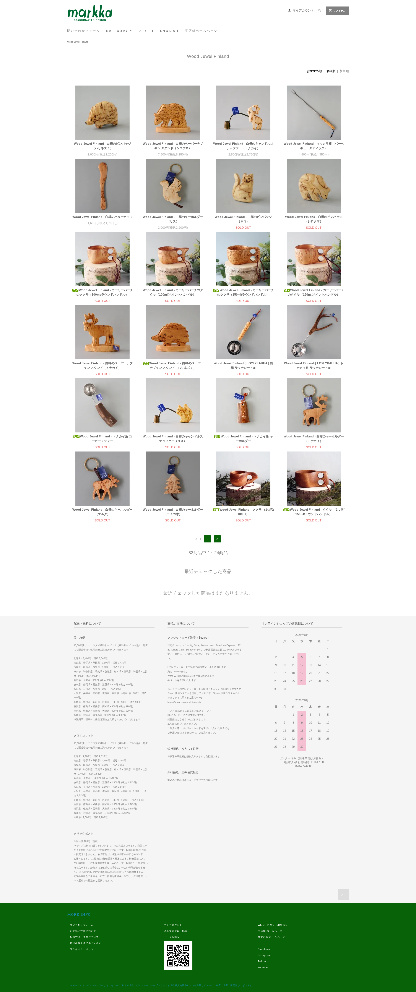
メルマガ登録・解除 (175, 931)
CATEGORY (118, 31)
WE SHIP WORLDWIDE (272, 925)
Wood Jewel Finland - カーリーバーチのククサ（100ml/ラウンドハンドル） (104, 292)
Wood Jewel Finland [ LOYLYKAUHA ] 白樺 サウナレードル (243, 365)
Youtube (263, 967)
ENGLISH (169, 31)
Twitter (262, 961)
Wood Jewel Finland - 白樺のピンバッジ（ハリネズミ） (102, 146)
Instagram (264, 955)
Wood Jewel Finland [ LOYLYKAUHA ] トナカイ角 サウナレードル (313, 365)
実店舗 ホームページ (270, 931)
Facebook (264, 949)
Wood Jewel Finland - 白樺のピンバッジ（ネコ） (243, 219)
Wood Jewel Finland (77, 41)
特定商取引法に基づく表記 (85, 943)
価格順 (330, 71)
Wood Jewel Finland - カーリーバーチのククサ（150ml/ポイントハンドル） (316, 292)
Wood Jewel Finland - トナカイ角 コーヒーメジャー (106, 439)
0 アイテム (339, 10)
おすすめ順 (314, 71)
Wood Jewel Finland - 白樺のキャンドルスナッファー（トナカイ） (243, 146)
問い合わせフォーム (83, 30)
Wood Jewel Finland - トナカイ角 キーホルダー (247, 439)
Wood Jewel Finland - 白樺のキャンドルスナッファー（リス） (173, 439)
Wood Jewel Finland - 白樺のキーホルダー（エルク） (102, 512)
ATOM (176, 937)
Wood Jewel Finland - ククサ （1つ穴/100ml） (246, 512)
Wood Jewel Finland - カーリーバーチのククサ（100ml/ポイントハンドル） (173, 292)
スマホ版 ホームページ (271, 937)
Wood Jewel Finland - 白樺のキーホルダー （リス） (173, 219)
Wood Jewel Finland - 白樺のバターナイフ (102, 216)
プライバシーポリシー (83, 949)
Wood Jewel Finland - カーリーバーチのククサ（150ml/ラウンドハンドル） (245, 292)
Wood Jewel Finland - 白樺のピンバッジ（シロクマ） (313, 219)
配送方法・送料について (84, 937)
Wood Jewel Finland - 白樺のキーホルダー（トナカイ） (314, 439)
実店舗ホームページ (201, 30)
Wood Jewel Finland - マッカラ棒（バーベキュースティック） (314, 146)
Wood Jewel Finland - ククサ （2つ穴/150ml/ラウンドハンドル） (317, 512)
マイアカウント (303, 10)
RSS (166, 937)
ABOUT (146, 31)
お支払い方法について (83, 931)
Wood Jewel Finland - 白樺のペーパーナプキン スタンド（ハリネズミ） (176, 365)
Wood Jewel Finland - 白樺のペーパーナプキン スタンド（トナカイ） (102, 365)
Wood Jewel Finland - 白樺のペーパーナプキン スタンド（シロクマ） (173, 146)
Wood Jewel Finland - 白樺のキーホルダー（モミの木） (173, 512)
